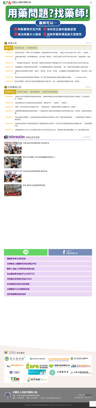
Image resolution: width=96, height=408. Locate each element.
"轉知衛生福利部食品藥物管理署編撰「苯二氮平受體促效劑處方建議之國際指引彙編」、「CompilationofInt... (51, 77)
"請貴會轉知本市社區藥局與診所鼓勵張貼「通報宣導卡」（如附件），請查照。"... (42, 103)
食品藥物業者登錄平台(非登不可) (21, 274)
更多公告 (88, 43)
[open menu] (91, 2)
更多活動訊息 (87, 137)
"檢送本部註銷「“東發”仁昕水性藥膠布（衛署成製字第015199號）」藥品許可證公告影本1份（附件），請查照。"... (53, 52)
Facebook (70, 252)
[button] (3, 23)
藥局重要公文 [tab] (10, 92)
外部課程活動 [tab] (32, 48)
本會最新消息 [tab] (19, 48)
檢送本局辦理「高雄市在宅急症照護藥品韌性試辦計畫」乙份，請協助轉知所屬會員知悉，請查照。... (48, 81)
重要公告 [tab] (8, 48)
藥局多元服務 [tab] (22, 92)
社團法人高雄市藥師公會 (45, 3)
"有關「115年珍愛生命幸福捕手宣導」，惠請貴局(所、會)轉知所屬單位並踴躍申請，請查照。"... (47, 107)
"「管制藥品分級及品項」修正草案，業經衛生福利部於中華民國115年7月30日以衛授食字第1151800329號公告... (52, 63)
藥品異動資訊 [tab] (35, 92)
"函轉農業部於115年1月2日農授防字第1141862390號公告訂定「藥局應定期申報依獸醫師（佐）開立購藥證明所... (52, 130)
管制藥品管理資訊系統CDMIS (19, 279)
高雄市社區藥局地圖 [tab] (50, 92)
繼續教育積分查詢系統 (16, 259)
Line (26, 252)
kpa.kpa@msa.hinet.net (53, 398)
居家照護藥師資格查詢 (16, 294)
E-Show (69, 405)
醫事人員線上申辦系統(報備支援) (21, 269)
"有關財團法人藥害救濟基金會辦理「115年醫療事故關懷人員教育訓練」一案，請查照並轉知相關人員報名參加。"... (53, 67)
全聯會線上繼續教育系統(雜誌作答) (21, 264)
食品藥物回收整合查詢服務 (18, 284)
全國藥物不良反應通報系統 (18, 289)
